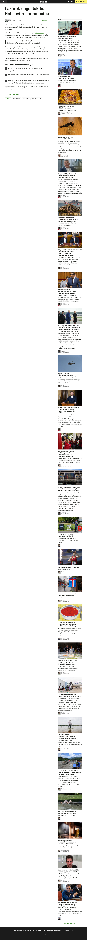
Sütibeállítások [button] (69, 930)
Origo (10, 94)
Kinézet (72, 1)
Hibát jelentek (20, 930)
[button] (8, 99)
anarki (9, 19)
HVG (6, 94)
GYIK (15, 930)
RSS (63, 930)
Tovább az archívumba (69, 923)
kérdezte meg (39, 33)
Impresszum (28, 930)
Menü (4, 1)
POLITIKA (10, 20)
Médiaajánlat (57, 930)
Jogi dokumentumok (48, 930)
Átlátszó (15, 94)
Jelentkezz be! (81, 1)
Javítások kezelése (37, 930)
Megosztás (44, 20)
